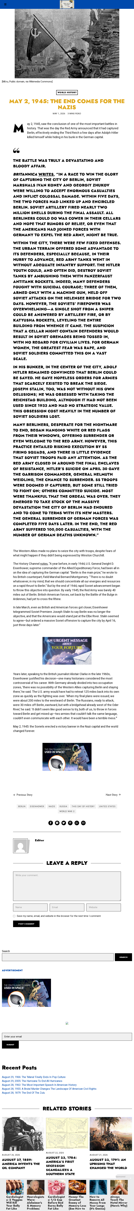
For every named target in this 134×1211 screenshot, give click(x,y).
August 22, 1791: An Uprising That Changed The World (108, 1163)
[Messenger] (57, 823)
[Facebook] (50, 823)
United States (107, 806)
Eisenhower (37, 806)
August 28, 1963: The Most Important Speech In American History (39, 1084)
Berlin (21, 806)
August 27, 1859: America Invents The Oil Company (21, 1163)
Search (6, 951)
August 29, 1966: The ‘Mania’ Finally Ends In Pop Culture (34, 1077)
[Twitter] (63, 823)
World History (67, 92)
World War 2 (67, 811)
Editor (39, 840)
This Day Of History (83, 806)
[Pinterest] (70, 823)
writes (46, 174)
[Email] (83, 823)
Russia (63, 806)
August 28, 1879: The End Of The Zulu (23, 1092)
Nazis (52, 806)
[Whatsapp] (77, 823)
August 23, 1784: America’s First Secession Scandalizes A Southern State (61, 1165)
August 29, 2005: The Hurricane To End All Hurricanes (32, 1081)
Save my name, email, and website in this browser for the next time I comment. (59, 916)
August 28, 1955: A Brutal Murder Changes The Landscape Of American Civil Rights (49, 1088)
